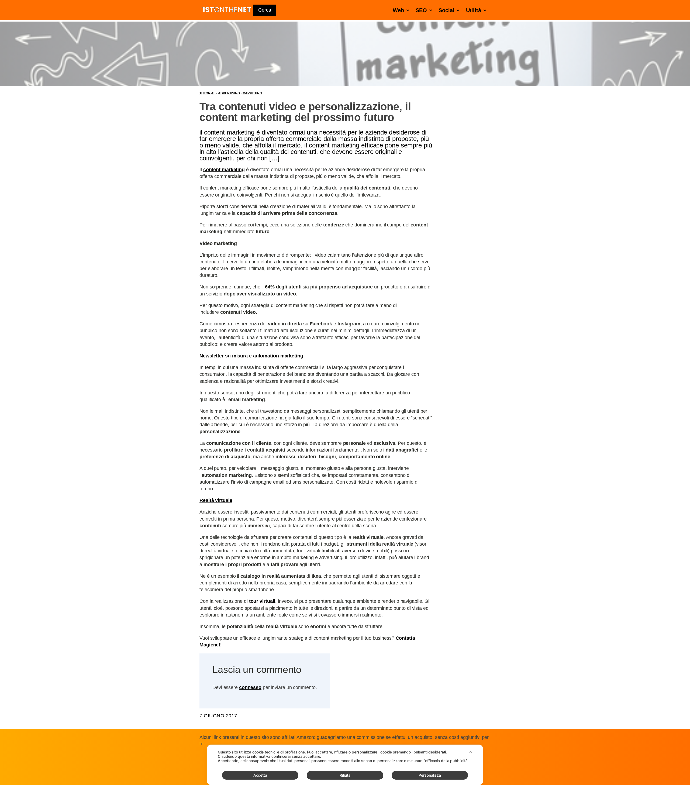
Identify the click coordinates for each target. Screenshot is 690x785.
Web (398, 10)
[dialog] (345, 765)
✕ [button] (470, 751)
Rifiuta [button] (345, 775)
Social (446, 10)
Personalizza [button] (430, 775)
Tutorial (207, 93)
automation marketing (278, 356)
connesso (250, 687)
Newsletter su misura (223, 356)
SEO (421, 10)
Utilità (473, 10)
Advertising (229, 93)
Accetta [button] (260, 775)
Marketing (252, 93)
